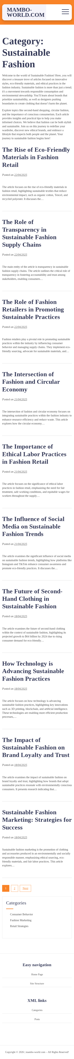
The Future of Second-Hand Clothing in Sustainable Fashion (32, 599)
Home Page (37, 974)
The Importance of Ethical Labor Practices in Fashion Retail (34, 454)
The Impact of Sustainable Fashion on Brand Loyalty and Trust (36, 747)
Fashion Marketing (20, 920)
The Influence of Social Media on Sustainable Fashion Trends (33, 526)
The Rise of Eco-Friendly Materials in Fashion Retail (36, 157)
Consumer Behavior (21, 914)
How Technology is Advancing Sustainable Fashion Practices (33, 671)
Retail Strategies (19, 926)
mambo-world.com (26, 12)
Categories (37, 1010)
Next (25, 888)
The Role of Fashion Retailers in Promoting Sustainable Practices (33, 309)
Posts (37, 1019)
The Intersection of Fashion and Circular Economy (31, 382)
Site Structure (37, 983)
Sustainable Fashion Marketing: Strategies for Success (37, 820)
